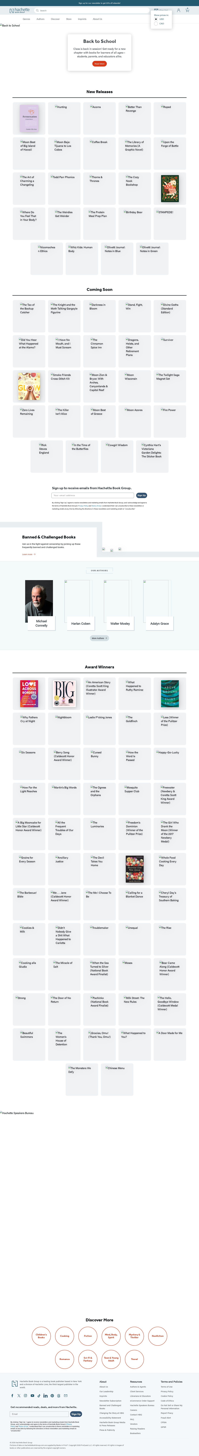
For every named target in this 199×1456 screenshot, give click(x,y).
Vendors (133, 1423)
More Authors (98, 638)
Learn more (27, 554)
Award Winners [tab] (99, 666)
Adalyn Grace (159, 623)
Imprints (82, 19)
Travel (134, 1359)
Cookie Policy (167, 1395)
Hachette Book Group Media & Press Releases (112, 1424)
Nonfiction (158, 1336)
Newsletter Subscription (110, 1400)
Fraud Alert (166, 1417)
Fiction (88, 1336)
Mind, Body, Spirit (111, 1336)
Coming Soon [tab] (99, 289)
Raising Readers (137, 1428)
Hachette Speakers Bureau (142, 1405)
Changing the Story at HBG (112, 1412)
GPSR (163, 1427)
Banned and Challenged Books (110, 1407)
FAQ (132, 1419)
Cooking (64, 1336)
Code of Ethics (167, 1400)
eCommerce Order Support (142, 1400)
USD (161, 19)
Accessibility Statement (110, 1417)
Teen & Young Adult (111, 1359)
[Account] (178, 10)
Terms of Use (166, 1386)
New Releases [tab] (100, 91)
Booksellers (135, 1433)
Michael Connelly (41, 623)
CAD (161, 23)
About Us (97, 19)
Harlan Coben (80, 623)
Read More (100, 63)
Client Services (136, 1391)
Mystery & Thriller (134, 1336)
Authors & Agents (138, 1386)
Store (68, 19)
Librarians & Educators (140, 1395)
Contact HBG (136, 1414)
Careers (133, 1410)
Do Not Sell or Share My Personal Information (171, 1407)
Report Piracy (167, 1412)
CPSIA (164, 1422)
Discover (55, 19)
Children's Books (41, 1336)
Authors (40, 19)
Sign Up (142, 495)
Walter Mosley (120, 623)
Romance (65, 1359)
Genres (26, 19)
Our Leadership (106, 1391)
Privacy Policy (167, 1391)
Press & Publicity (107, 1429)
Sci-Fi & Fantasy (88, 1359)
